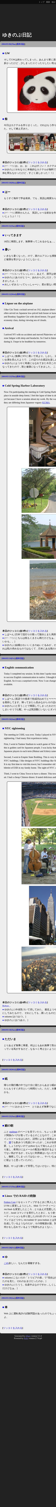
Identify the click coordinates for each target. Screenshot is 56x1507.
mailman (13, 1131)
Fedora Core (10, 1202)
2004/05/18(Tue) (8, 1030)
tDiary (28, 1336)
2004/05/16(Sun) (8, 719)
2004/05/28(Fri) (8, 1248)
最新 (48, 2)
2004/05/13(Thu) (8, 376)
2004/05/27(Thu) (8, 1187)
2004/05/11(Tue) (8, 226)
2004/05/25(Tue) (8, 1116)
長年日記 (20, 44)
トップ (42, 2)
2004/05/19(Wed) (8, 1069)
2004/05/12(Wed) (8, 294)
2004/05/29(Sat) (8, 1298)
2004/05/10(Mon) (8, 183)
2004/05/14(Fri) (8, 658)
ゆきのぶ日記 (17, 35)
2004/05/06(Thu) (8, 44)
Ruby (26, 1338)
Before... (6, 1006)
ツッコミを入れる (37, 162)
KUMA (46, 402)
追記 (53, 2)
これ (6, 1263)
